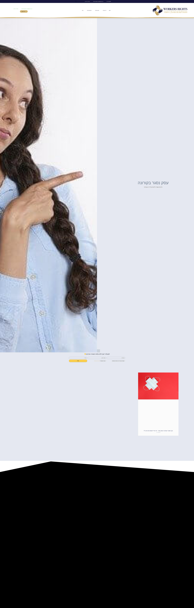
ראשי (110, 10)
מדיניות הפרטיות (97, 360)
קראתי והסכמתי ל (99, 360)
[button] (76, 1)
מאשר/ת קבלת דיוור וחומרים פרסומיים (118, 360)
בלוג (82, 10)
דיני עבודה (104, 10)
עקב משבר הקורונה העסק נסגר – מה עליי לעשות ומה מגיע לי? (158, 430)
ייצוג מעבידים (89, 10)
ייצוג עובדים (97, 10)
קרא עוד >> (158, 432)
